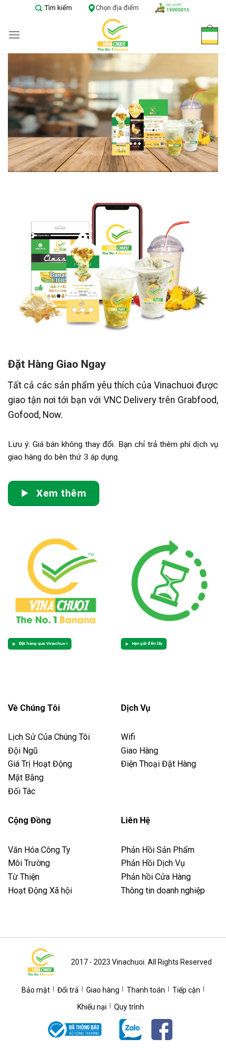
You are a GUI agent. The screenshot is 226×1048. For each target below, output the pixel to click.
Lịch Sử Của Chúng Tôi (50, 737)
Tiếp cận (186, 990)
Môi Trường (29, 863)
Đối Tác (21, 791)
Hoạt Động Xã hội (40, 890)
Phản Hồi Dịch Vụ (153, 863)
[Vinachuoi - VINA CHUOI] (113, 34)
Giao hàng (102, 990)
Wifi (128, 737)
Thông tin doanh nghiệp (163, 890)
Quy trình (129, 1007)
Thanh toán (146, 990)
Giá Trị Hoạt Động (40, 764)
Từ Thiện (23, 877)
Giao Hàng (139, 751)
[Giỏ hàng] (209, 35)
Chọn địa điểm (117, 8)
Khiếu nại (92, 1007)
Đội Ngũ (23, 751)
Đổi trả (68, 990)
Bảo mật (36, 990)
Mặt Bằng (26, 778)
